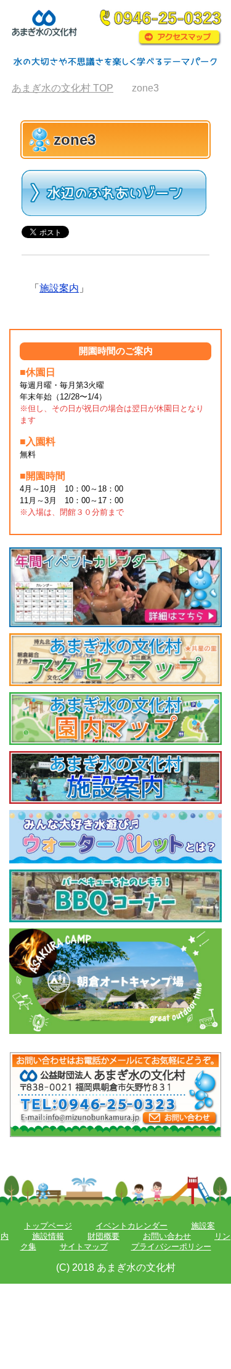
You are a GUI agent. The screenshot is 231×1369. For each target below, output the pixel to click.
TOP (62, 88)
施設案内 (59, 288)
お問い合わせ (167, 1236)
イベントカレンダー (131, 1225)
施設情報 (48, 1236)
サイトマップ (84, 1246)
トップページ (48, 1225)
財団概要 (103, 1236)
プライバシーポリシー (171, 1246)
